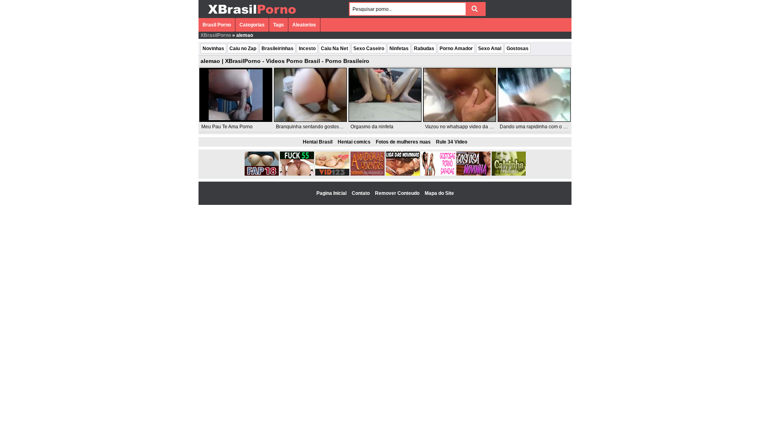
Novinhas (213, 48)
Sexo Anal (489, 48)
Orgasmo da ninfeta (372, 126)
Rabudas (424, 48)
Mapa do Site (439, 193)
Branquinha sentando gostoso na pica (317, 126)
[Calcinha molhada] (509, 174)
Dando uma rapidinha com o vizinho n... (543, 126)
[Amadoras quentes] (368, 174)
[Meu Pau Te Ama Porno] (235, 95)
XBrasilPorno (216, 35)
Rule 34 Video (451, 142)
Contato (361, 193)
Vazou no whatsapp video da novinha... (468, 126)
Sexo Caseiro (368, 48)
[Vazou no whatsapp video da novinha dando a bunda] (459, 95)
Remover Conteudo (398, 193)
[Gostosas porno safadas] (438, 174)
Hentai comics (354, 142)
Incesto (307, 48)
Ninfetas (399, 48)
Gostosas (518, 48)
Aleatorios (304, 25)
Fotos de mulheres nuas (403, 142)
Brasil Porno (217, 25)
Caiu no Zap (242, 48)
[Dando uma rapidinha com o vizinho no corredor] (534, 95)
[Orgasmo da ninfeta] (385, 95)
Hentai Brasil (317, 142)
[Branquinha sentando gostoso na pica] (310, 95)
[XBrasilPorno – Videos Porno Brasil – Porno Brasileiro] (252, 15)
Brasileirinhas (277, 48)
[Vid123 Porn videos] (332, 174)
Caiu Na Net (334, 48)
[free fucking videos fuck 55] (297, 174)
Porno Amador (456, 48)
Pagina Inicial (332, 193)
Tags (278, 25)
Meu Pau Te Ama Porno (227, 126)
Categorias (252, 25)
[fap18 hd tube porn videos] (262, 174)
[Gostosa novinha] (473, 174)
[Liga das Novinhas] (403, 174)
